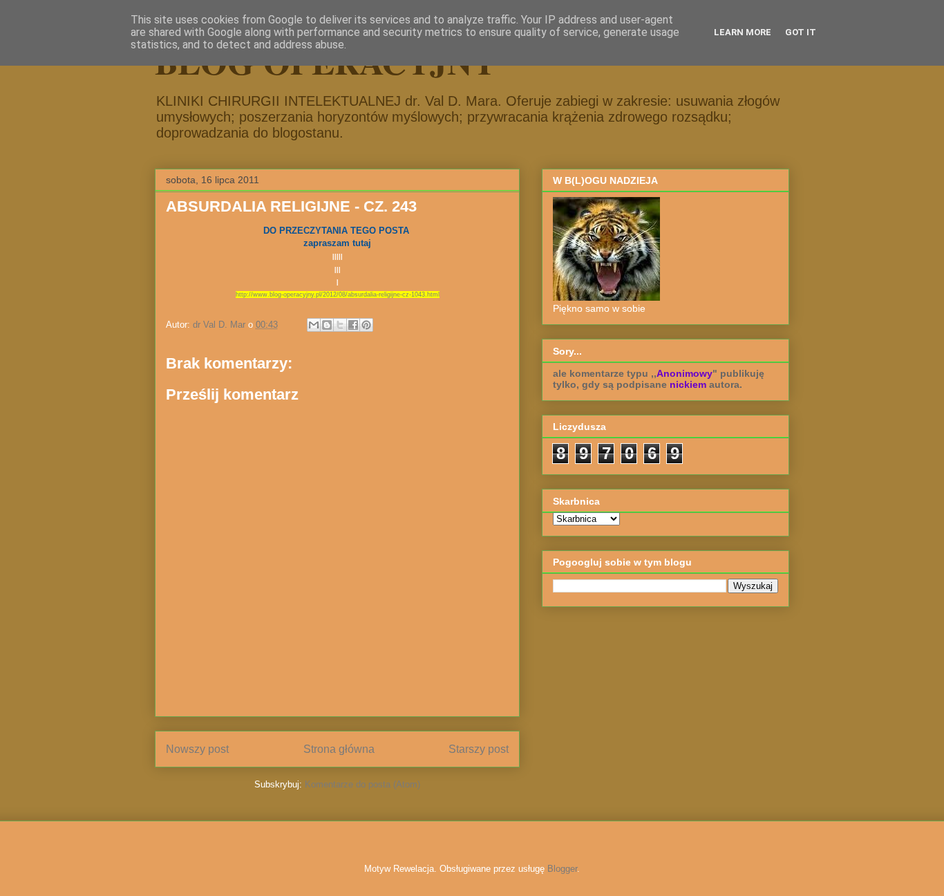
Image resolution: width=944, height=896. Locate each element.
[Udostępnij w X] (340, 325)
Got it (800, 32)
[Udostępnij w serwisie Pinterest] (366, 325)
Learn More (742, 32)
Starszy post (479, 749)
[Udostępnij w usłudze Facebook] (353, 325)
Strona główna (339, 749)
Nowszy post (197, 749)
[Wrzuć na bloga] (327, 325)
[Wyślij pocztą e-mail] (314, 325)
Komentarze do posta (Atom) (362, 784)
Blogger (562, 869)
